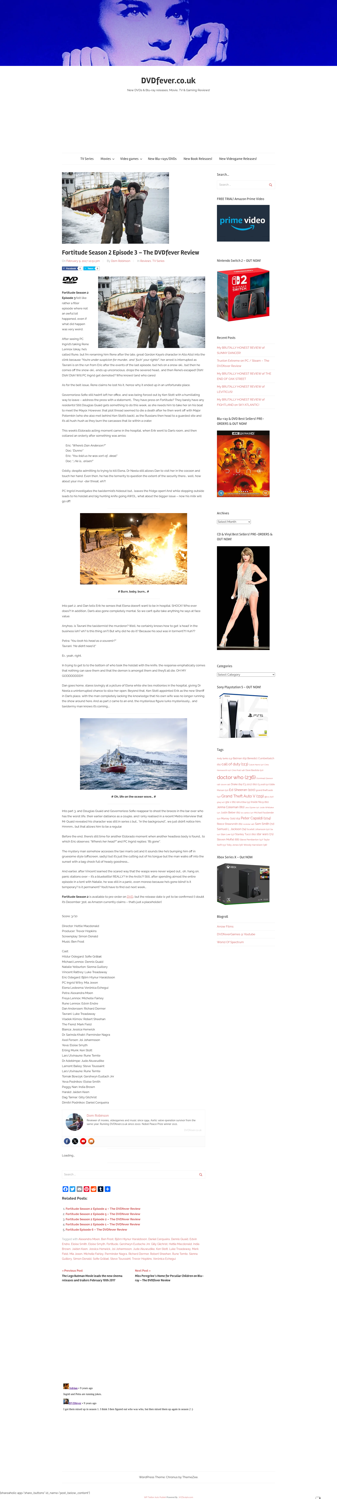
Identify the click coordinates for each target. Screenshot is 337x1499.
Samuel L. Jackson (231, 829)
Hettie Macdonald (180, 1244)
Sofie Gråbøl (101, 1258)
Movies (106, 159)
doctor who (236, 777)
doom (225, 784)
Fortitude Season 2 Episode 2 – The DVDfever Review (103, 1219)
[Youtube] (83, 1141)
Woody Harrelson (255, 844)
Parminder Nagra (116, 1254)
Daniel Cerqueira (159, 1239)
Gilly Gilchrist (159, 1244)
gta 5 (269, 797)
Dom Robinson (120, 261)
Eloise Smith (79, 1244)
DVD (130, 896)
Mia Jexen (76, 1254)
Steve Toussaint (120, 1258)
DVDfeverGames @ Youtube (236, 934)
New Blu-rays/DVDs (162, 159)
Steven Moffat (228, 839)
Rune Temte (180, 1254)
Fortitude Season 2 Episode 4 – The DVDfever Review (103, 1208)
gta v (230, 802)
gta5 (221, 802)
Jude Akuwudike (144, 1249)
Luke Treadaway (180, 1249)
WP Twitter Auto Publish (155, 1497)
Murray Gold (230, 818)
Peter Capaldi (256, 818)
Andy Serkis (224, 758)
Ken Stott (162, 1249)
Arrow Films (225, 926)
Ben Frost (107, 1239)
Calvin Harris (256, 765)
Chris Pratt (238, 770)
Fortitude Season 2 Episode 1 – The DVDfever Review (103, 1224)
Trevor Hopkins (142, 1258)
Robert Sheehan (160, 1254)
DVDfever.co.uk (168, 80)
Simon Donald (82, 1258)
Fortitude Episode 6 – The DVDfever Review (96, 1229)
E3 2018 (263, 784)
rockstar (248, 824)
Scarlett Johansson (258, 829)
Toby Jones (234, 845)
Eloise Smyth (96, 1244)
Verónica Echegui (164, 1258)
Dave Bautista (254, 770)
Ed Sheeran (242, 790)
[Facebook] (67, 1141)
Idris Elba (243, 802)
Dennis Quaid (179, 1239)
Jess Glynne (252, 807)
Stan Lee (227, 834)
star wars (265, 834)
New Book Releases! (198, 159)
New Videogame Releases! (238, 159)
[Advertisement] (168, 119)
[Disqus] (133, 1334)
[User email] (91, 1141)
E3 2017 (250, 784)
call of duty (235, 764)
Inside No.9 (260, 802)
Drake (237, 784)
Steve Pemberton (251, 839)
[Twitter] (75, 1141)
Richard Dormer (138, 1254)
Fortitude (112, 1244)
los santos (247, 813)
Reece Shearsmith (229, 824)
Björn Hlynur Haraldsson (131, 1239)
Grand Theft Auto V (242, 796)
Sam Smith (264, 823)
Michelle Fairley (93, 1254)
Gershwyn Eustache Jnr (135, 1244)
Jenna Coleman (231, 807)
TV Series (87, 159)
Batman (240, 758)
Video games (129, 159)
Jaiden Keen (80, 1249)
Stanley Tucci (245, 834)
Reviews (145, 261)
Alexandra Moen (89, 1239)
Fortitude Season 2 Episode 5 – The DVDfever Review (103, 1214)
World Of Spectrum (230, 942)
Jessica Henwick (99, 1249)
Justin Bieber (230, 812)
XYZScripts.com (186, 1497)
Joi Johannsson (122, 1249)
